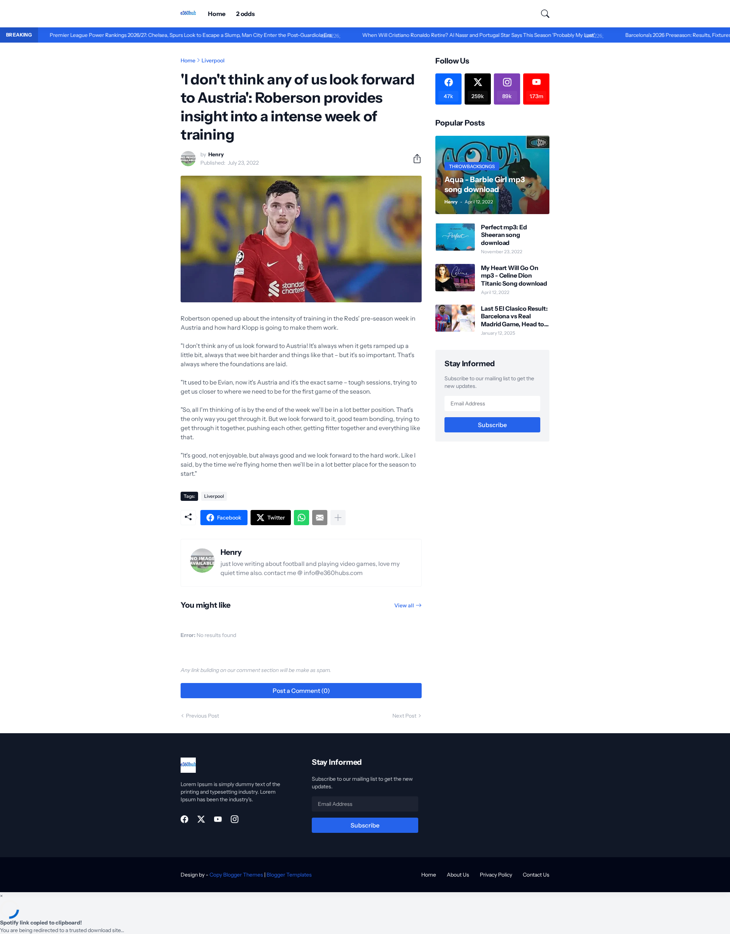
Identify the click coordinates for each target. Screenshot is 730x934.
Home (216, 13)
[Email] (319, 517)
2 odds (245, 13)
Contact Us (536, 874)
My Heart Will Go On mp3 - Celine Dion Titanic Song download (514, 275)
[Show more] (338, 517)
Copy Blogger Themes (236, 874)
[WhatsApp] (301, 517)
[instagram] (234, 819)
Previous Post (202, 715)
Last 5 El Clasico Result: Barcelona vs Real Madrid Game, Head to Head (514, 316)
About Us (458, 874)
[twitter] (201, 819)
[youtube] (218, 819)
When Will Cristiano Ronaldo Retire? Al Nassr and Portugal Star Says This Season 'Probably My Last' (452, 35)
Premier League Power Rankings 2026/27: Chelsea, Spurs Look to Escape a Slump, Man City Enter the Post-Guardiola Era (165, 35)
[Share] (414, 158)
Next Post (404, 715)
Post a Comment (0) (301, 690)
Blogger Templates (289, 874)
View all (404, 605)
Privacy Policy (496, 874)
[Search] (541, 13)
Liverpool (213, 60)
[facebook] (184, 819)
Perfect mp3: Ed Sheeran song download (504, 234)
